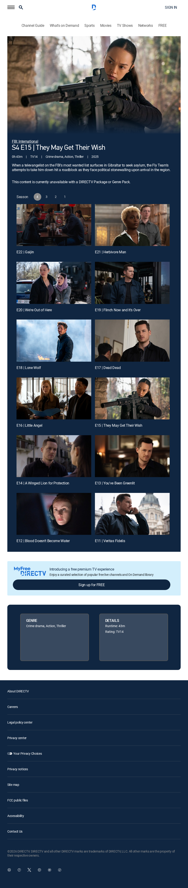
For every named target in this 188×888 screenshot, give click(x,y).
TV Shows (125, 25)
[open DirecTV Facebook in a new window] (19, 870)
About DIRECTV (18, 691)
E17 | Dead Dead (108, 367)
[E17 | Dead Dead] (132, 340)
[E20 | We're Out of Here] (54, 283)
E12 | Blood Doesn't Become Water (43, 540)
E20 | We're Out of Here (34, 309)
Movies (105, 25)
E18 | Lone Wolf (29, 367)
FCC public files (17, 800)
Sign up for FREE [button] (91, 584)
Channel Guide (33, 25)
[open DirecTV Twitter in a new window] (29, 870)
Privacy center (17, 738)
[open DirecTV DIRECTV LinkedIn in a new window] (9, 870)
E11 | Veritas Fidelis (110, 540)
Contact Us (14, 831)
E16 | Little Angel (29, 425)
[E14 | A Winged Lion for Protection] (54, 456)
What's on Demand (64, 25)
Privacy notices (17, 769)
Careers (12, 707)
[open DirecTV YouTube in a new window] (49, 870)
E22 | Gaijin (25, 251)
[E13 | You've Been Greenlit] (132, 456)
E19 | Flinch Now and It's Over (117, 309)
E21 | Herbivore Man (110, 251)
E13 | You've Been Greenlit (115, 483)
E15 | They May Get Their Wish (118, 425)
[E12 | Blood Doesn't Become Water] (54, 514)
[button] (11, 7)
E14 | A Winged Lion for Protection (43, 483)
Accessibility (15, 816)
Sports (89, 25)
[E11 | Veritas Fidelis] (132, 514)
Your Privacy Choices (27, 753)
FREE (162, 25)
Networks (145, 25)
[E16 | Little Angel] (54, 398)
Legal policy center (20, 722)
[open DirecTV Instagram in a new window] (39, 870)
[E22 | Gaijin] (54, 225)
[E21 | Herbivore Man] (132, 225)
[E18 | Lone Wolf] (54, 340)
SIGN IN (171, 7)
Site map (13, 784)
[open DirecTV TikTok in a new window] (59, 870)
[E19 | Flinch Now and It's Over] (132, 283)
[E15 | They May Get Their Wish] (132, 398)
